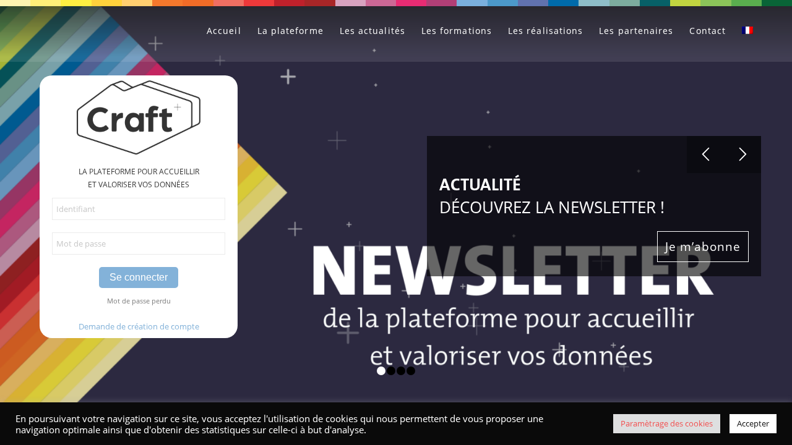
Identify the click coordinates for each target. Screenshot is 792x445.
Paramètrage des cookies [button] (667, 423)
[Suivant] (742, 154)
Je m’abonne (703, 247)
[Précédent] (705, 154)
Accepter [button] (753, 423)
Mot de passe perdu (139, 300)
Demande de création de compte (139, 326)
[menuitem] (224, 31)
